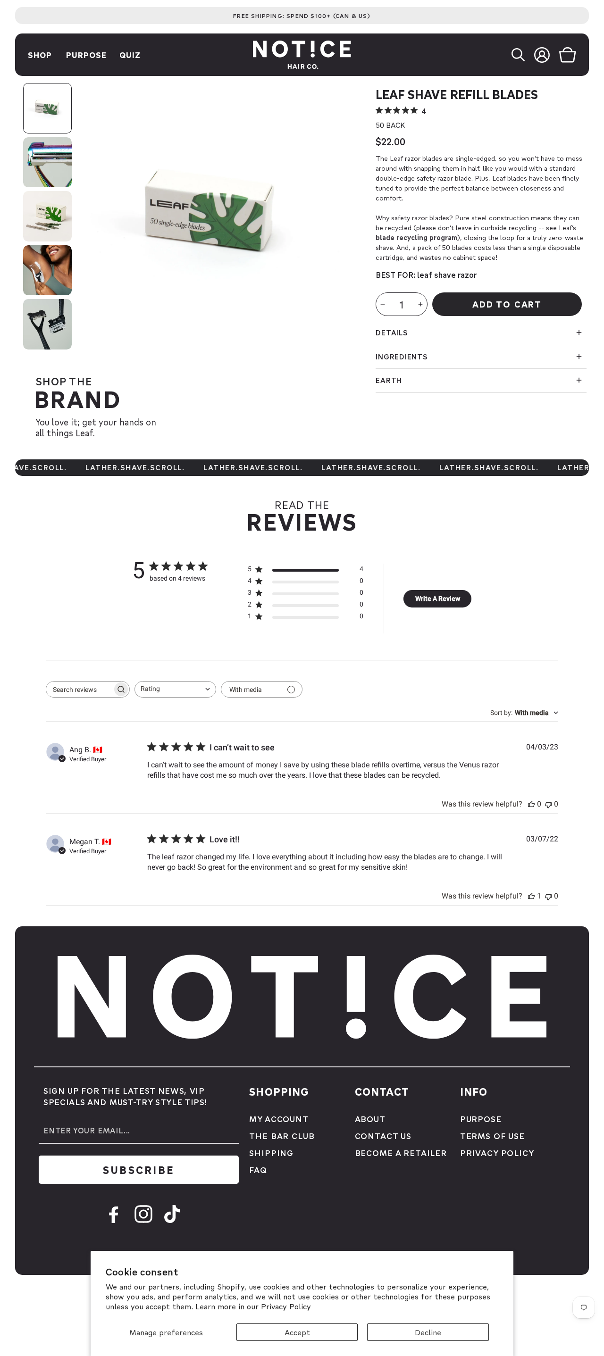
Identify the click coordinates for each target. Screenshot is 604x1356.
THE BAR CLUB (281, 1135)
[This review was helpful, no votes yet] (531, 803)
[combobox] (175, 689)
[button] (523, 54)
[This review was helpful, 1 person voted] (531, 895)
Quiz (129, 55)
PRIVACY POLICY (497, 1152)
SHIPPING (271, 1152)
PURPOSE (481, 1118)
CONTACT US (383, 1135)
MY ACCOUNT (279, 1118)
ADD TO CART (507, 304)
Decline (428, 1332)
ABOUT (370, 1118)
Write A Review (437, 598)
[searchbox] (79, 689)
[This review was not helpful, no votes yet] (548, 803)
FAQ (258, 1169)
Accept (297, 1332)
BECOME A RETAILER (401, 1152)
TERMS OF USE (492, 1135)
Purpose (86, 55)
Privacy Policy (286, 1306)
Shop (39, 55)
